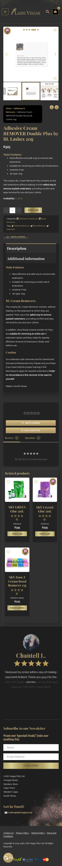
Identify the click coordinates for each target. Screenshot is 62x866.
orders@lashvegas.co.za (20, 812)
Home (8, 108)
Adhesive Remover (22, 226)
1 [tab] (24, 30)
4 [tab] (33, 30)
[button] (31, 766)
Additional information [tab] (26, 258)
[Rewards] (8, 858)
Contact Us (8, 833)
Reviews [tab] (9, 437)
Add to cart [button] (17, 534)
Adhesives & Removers (28, 219)
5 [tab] (38, 30)
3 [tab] (29, 30)
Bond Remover (39, 226)
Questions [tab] (30, 437)
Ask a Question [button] (32, 430)
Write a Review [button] (32, 423)
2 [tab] (26, 30)
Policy (26, 833)
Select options (17, 608)
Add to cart (33, 210)
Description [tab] (16, 248)
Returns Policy (38, 833)
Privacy (19, 833)
